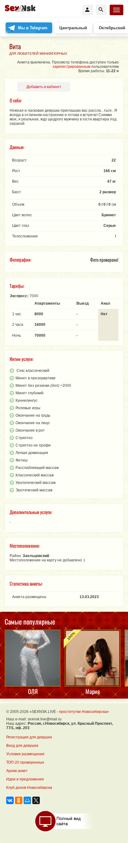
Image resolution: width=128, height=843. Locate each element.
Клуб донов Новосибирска (29, 787)
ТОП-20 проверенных (25, 762)
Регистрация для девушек (29, 737)
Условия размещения (25, 754)
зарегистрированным (71, 66)
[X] (36, 800)
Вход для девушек (22, 745)
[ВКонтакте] (10, 800)
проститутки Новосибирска (83, 712)
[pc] (64, 821)
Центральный (73, 28)
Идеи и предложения (25, 779)
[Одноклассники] (18, 800)
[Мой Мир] (27, 800)
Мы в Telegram (33, 28)
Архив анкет (17, 771)
